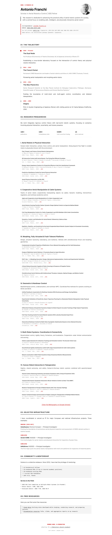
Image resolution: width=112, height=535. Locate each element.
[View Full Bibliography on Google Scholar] (56, 405)
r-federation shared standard (60, 527)
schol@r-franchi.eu (39, 26)
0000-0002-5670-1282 (33, 28)
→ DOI (41, 155)
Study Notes (27, 507)
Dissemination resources (32, 511)
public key (36, 30)
